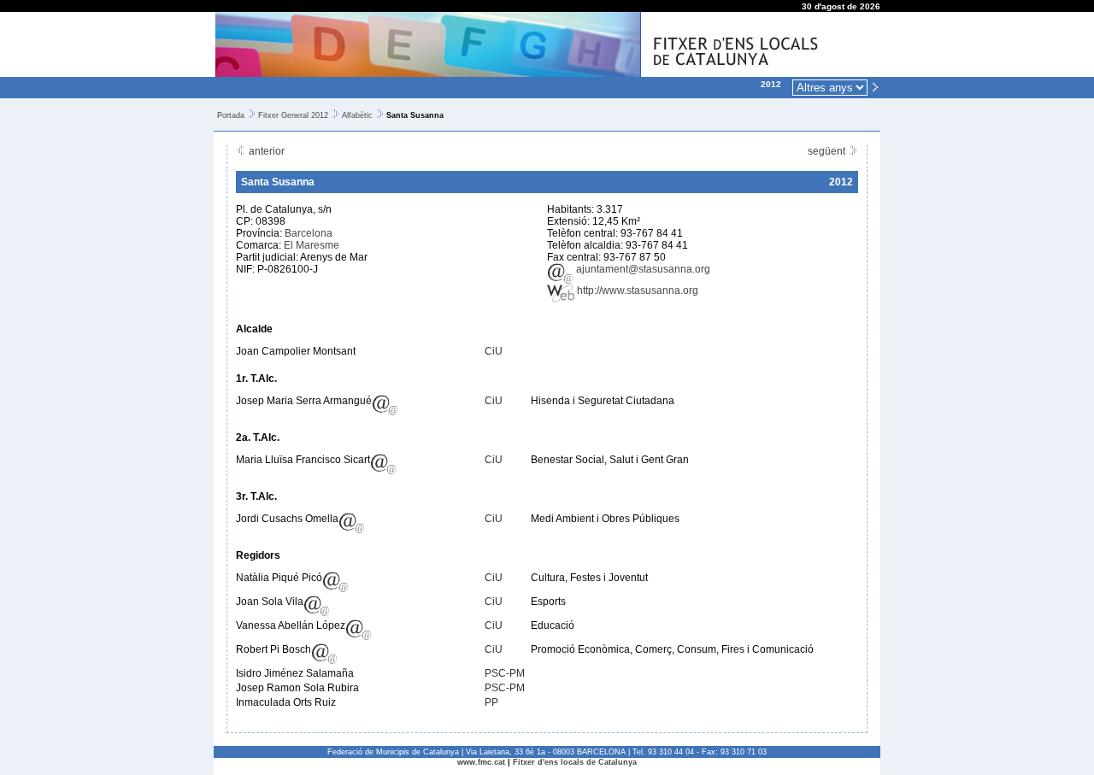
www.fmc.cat (481, 762)
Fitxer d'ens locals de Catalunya (575, 762)
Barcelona (308, 233)
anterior (265, 151)
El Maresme (311, 245)
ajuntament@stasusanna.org (641, 269)
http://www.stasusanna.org (636, 290)
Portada (230, 115)
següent (828, 151)
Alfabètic (357, 115)
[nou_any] (875, 86)
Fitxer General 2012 (293, 115)
